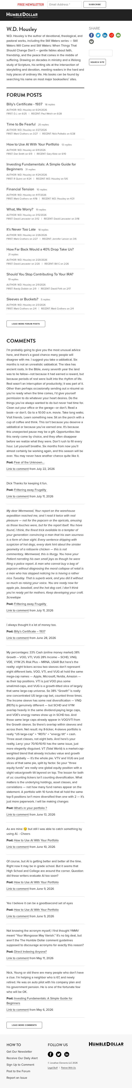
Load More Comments (24, 1025)
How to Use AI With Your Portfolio (36, 840)
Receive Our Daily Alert (22, 1058)
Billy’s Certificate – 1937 (29, 631)
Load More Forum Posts (26, 324)
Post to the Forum (18, 1071)
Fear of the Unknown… (29, 462)
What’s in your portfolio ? (30, 808)
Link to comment (18, 469)
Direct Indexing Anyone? (30, 951)
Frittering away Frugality (30, 490)
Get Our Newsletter (19, 1051)
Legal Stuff (53, 1068)
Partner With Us (68, 1068)
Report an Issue (17, 1078)
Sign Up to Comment (20, 1065)
